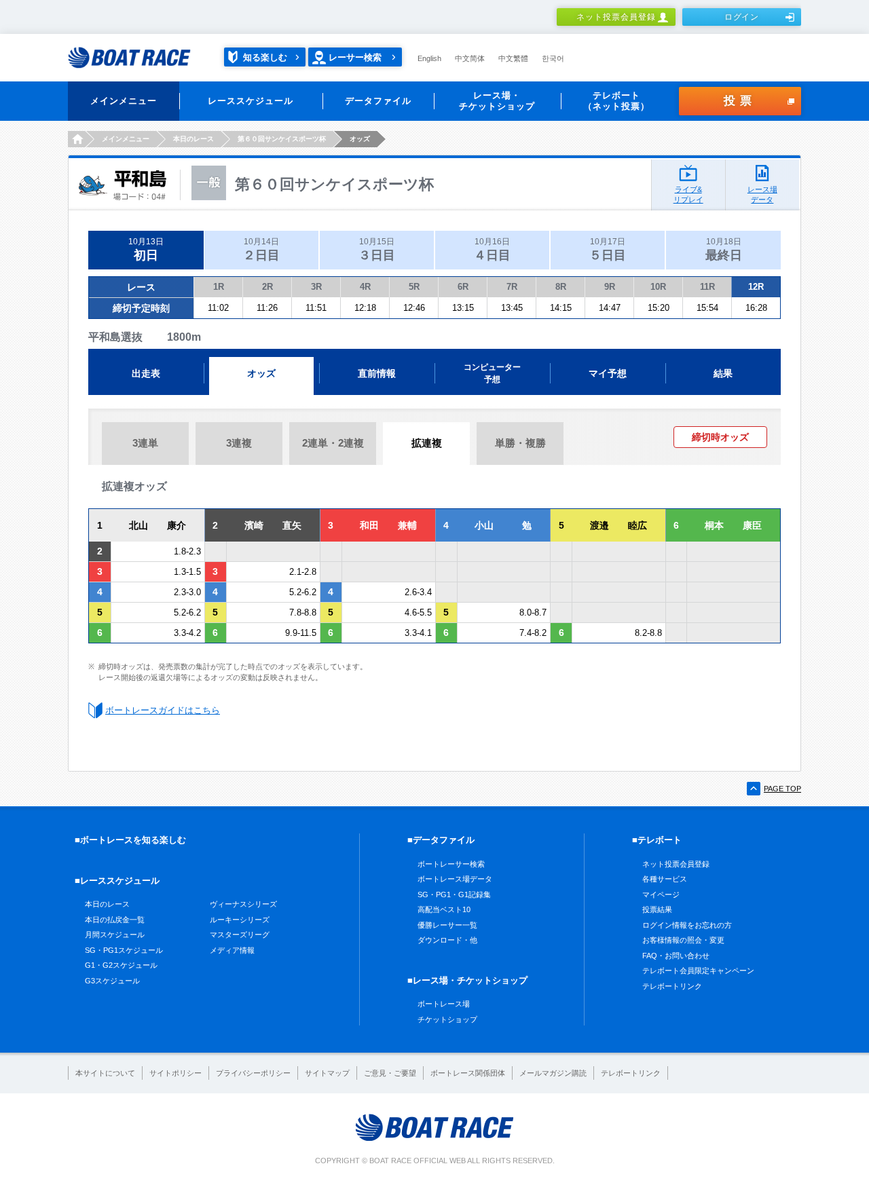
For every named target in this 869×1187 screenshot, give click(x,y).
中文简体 (470, 58)
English (429, 58)
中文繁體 (513, 58)
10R (658, 287)
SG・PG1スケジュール (124, 950)
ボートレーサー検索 (451, 864)
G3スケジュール (112, 981)
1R (218, 287)
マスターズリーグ (240, 934)
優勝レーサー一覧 (447, 925)
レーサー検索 (355, 57)
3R (316, 287)
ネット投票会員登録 (616, 17)
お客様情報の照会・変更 (683, 940)
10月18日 (723, 249)
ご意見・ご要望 (390, 1073)
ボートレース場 (444, 1004)
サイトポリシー (175, 1073)
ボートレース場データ (455, 879)
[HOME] (76, 139)
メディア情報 (232, 950)
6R (463, 287)
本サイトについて (105, 1073)
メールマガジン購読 (553, 1073)
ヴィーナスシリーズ (243, 904)
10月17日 (607, 249)
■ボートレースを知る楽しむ (130, 840)
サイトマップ (327, 1073)
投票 (740, 100)
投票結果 (657, 909)
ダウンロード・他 (447, 940)
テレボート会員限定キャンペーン (698, 970)
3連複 (239, 443)
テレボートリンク (672, 986)
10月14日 (261, 249)
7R (511, 287)
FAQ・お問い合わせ (675, 956)
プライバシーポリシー (253, 1073)
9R (609, 287)
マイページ (661, 894)
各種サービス (664, 879)
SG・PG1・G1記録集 (454, 894)
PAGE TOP (782, 789)
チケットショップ (447, 1019)
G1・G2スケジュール (121, 965)
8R (560, 287)
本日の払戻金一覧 (115, 920)
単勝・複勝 (520, 443)
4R (365, 287)
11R (707, 287)
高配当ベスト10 (444, 909)
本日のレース (107, 904)
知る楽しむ (265, 57)
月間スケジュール (115, 934)
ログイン (742, 17)
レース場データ (762, 194)
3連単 (145, 443)
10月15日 (376, 249)
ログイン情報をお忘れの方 (687, 925)
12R (756, 287)
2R (267, 287)
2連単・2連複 (333, 443)
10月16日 (492, 249)
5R (414, 287)
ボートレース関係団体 (467, 1073)
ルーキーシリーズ (240, 920)
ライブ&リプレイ (688, 194)
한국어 (553, 58)
